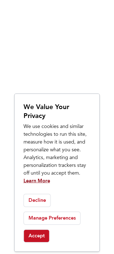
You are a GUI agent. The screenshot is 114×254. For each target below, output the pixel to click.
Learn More (37, 180)
